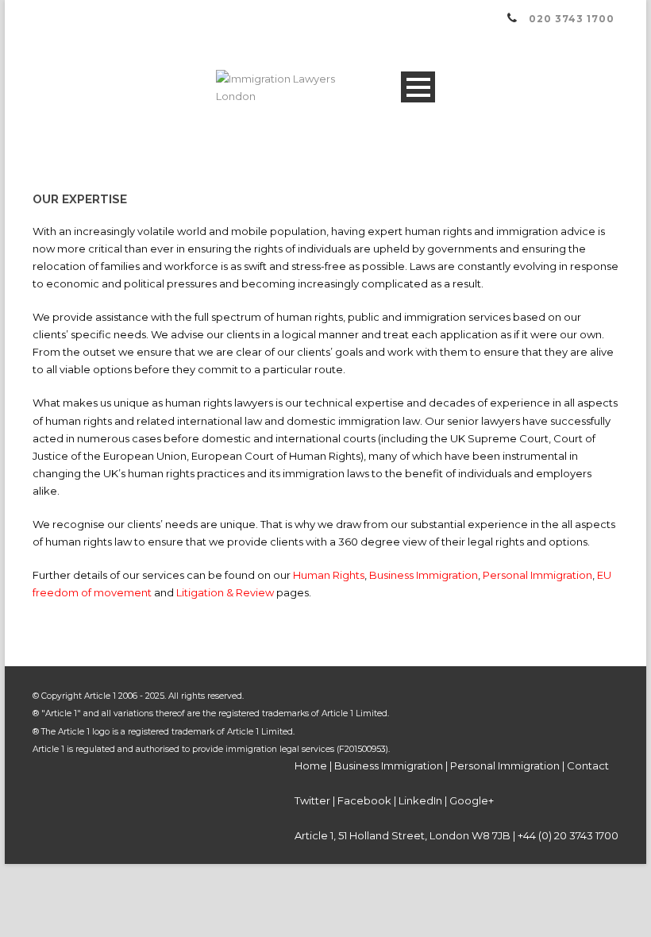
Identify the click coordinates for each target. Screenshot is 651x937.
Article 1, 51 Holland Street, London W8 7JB (402, 835)
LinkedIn (420, 800)
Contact (588, 765)
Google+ (471, 800)
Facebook (364, 800)
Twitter (312, 800)
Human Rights (328, 575)
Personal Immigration (537, 575)
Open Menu (418, 86)
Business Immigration (423, 575)
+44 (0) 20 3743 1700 (568, 835)
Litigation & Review (225, 592)
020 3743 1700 (571, 19)
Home (311, 765)
